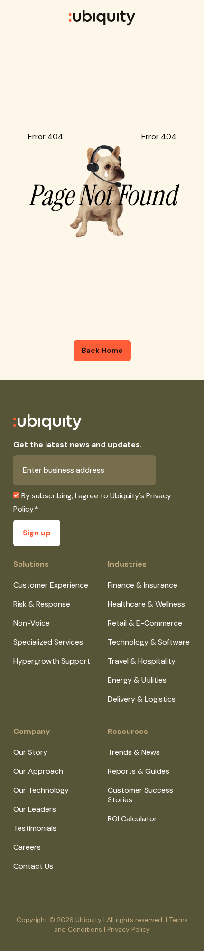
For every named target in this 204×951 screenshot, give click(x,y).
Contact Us (33, 866)
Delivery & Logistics (142, 699)
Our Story (30, 752)
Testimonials (34, 828)
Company (31, 731)
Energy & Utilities (137, 680)
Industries (127, 564)
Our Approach (38, 771)
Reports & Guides (138, 771)
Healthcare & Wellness (146, 604)
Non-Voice (31, 623)
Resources (128, 731)
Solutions (31, 564)
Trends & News (134, 752)
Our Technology (41, 790)
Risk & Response (41, 604)
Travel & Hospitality (142, 661)
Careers (27, 847)
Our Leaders (34, 809)
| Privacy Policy (127, 929)
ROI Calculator (132, 819)
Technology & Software (149, 642)
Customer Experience (50, 585)
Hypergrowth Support (51, 661)
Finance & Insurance (142, 585)
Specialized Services (48, 642)
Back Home (102, 350)
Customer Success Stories (140, 795)
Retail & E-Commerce (145, 623)
